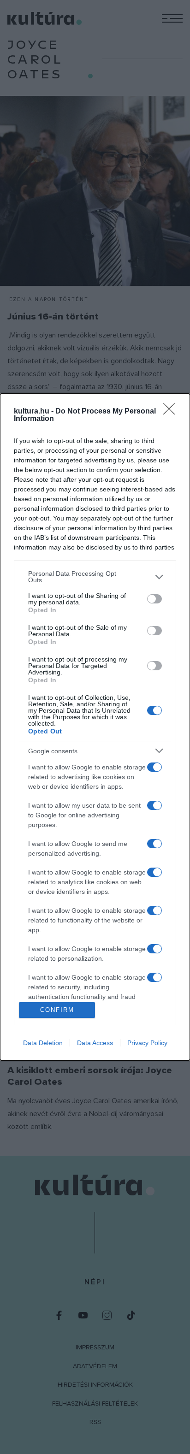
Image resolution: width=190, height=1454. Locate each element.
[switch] (154, 598)
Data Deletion (43, 1042)
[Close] (172, 411)
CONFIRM (57, 1009)
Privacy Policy (147, 1042)
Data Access (95, 1042)
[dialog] (95, 727)
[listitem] (95, 576)
